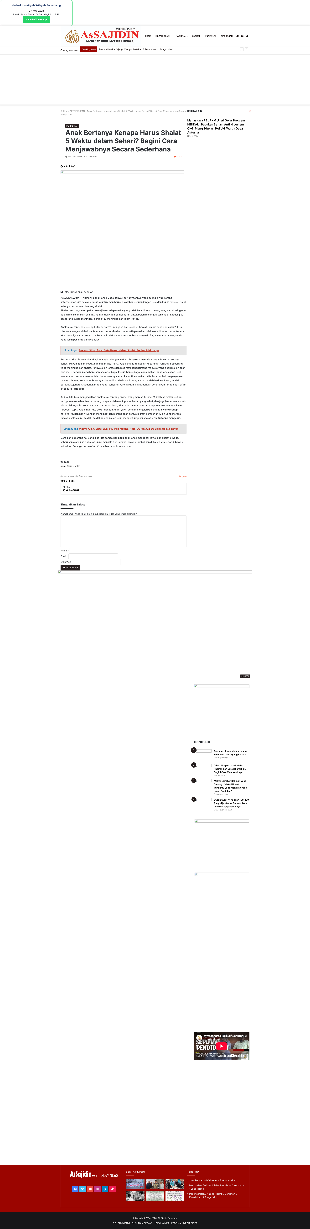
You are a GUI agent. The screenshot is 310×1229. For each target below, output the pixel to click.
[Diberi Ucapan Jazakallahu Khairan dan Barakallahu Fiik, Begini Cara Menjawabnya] (203, 770)
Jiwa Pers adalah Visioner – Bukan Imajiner (212, 1180)
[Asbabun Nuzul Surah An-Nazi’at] (155, 1196)
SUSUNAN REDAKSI (142, 1223)
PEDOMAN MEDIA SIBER (184, 1223)
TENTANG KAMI (121, 1223)
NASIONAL (181, 36)
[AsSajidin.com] (101, 36)
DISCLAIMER (162, 1223)
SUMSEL (196, 36)
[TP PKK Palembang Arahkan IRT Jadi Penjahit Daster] (174, 1184)
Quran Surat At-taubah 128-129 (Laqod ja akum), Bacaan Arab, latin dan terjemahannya (231, 803)
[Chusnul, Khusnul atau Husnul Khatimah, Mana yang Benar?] (203, 755)
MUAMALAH (211, 36)
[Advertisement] (155, 80)
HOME (148, 36)
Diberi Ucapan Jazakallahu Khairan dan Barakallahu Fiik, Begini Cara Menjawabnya (230, 769)
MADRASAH (227, 36)
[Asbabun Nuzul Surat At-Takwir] (174, 1196)
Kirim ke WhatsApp (36, 19)
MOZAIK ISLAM (162, 36)
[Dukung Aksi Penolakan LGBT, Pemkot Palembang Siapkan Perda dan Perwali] (135, 1184)
